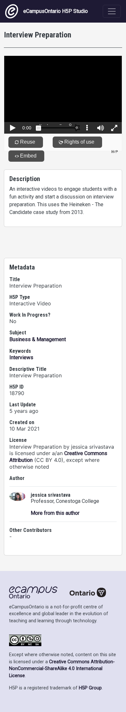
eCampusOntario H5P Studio (55, 11)
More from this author (55, 513)
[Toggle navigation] (112, 11)
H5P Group (90, 688)
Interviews (21, 357)
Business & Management (37, 339)
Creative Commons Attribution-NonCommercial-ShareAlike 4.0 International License (62, 668)
